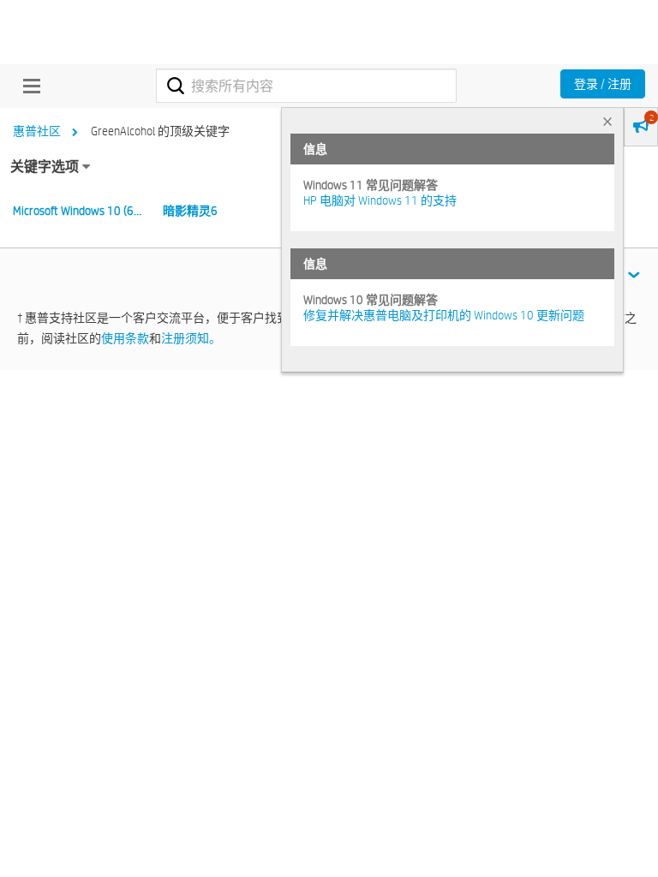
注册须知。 (191, 338)
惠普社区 (37, 131)
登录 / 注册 (602, 84)
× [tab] (607, 121)
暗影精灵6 (190, 210)
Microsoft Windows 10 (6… (77, 210)
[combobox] (306, 86)
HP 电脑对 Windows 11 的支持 (380, 200)
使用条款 (125, 338)
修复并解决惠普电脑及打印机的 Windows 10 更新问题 (443, 315)
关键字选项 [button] (44, 167)
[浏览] (27, 85)
